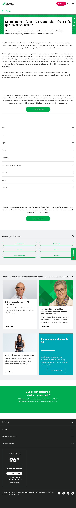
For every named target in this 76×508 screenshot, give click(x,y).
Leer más (7, 326)
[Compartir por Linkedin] (68, 493)
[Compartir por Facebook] (74, 18)
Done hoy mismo (38, 109)
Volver (8, 10)
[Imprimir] (74, 29)
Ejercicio (56, 250)
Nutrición (19, 250)
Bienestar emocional (19, 255)
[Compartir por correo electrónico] (74, 25)
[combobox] (40, 236)
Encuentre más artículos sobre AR (59, 277)
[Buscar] (73, 236)
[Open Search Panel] (68, 3)
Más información (56, 370)
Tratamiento (56, 244)
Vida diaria (56, 255)
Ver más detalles (14, 477)
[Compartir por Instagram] (63, 493)
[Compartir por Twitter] (74, 22)
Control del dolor (19, 244)
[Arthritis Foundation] (8, 3)
